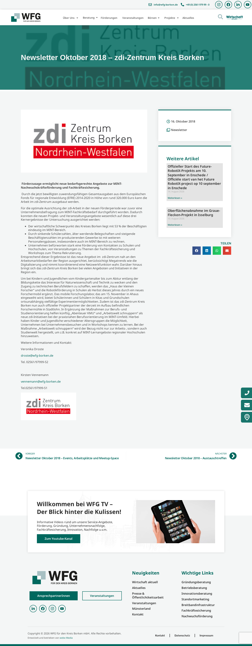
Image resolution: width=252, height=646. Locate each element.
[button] (196, 250)
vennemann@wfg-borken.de (41, 381)
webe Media (66, 637)
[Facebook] (228, 4)
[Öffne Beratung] (97, 18)
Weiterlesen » (175, 197)
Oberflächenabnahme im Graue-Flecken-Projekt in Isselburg (194, 212)
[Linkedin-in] (238, 4)
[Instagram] (218, 4)
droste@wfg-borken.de (37, 355)
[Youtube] (247, 4)
